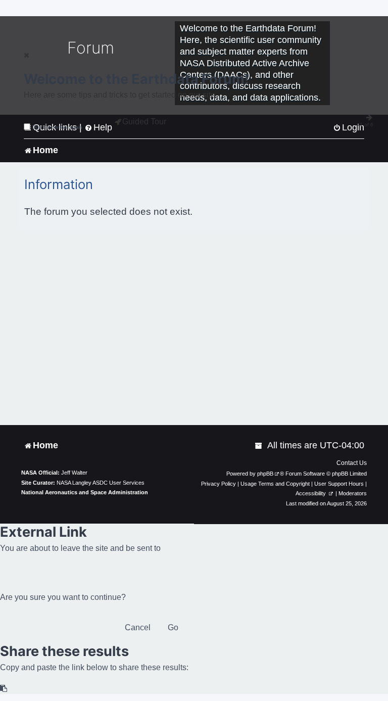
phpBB (265, 474)
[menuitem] (259, 445)
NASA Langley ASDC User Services (100, 483)
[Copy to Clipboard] (4, 688)
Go (173, 627)
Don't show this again (57, 127)
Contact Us (351, 462)
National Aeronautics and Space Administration (84, 492)
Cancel (138, 627)
